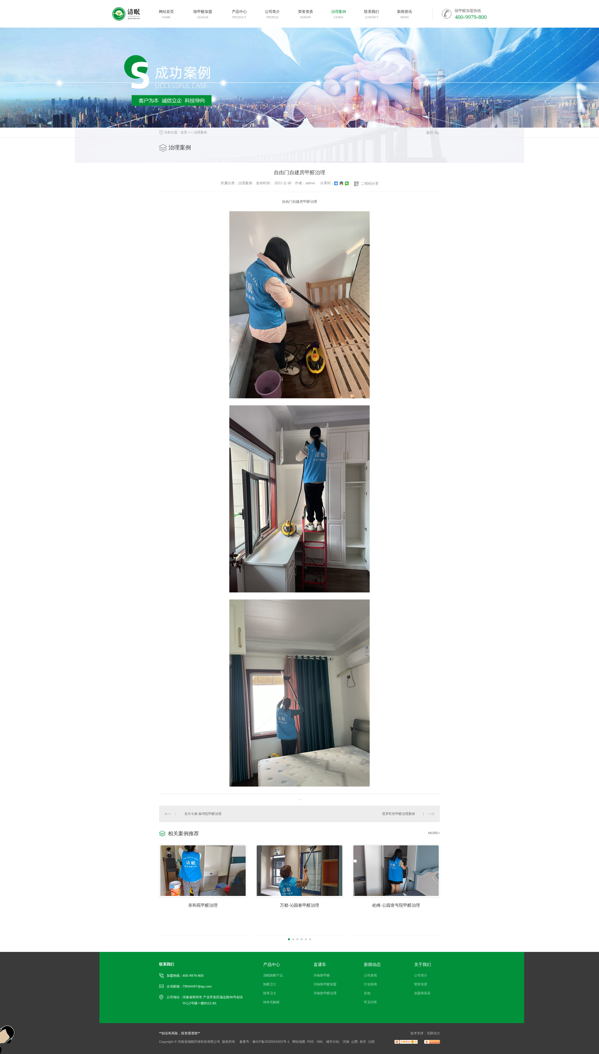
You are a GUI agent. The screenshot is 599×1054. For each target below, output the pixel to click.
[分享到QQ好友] (341, 183)
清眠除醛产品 (273, 975)
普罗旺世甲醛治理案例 (398, 814)
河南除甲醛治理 (325, 993)
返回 (429, 132)
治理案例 (200, 132)
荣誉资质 (420, 984)
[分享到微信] (347, 183)
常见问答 (370, 1002)
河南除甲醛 (322, 975)
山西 (354, 1041)
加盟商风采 (422, 993)
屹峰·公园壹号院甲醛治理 (396, 905)
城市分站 (332, 1041)
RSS (311, 1041)
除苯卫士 (269, 993)
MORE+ (434, 833)
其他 (367, 993)
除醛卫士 (269, 984)
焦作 (363, 1041)
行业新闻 (370, 984)
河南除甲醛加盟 (325, 984)
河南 (346, 1041)
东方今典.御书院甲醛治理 (202, 814)
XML (320, 1041)
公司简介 (420, 975)
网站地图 (298, 1041)
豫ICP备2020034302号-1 (270, 1041)
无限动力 (433, 1033)
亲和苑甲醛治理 (203, 905)
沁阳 (371, 1041)
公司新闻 (370, 975)
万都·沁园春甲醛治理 (299, 905)
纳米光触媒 (271, 1002)
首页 (184, 132)
